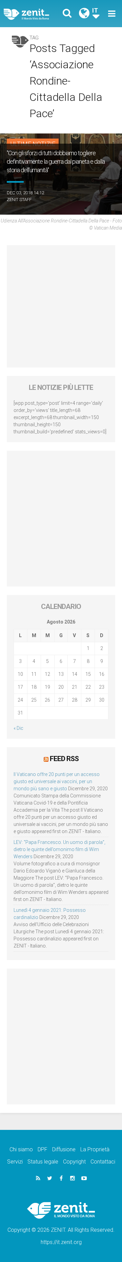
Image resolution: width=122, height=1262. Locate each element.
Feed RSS (64, 759)
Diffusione (64, 1149)
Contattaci (102, 1161)
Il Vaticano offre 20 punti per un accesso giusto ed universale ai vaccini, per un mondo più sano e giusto (57, 781)
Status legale (42, 1161)
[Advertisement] (61, 306)
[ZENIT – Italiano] (34, 13)
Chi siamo (21, 1149)
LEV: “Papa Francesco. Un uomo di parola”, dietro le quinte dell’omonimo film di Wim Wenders (59, 849)
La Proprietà (94, 1149)
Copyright (74, 1161)
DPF (42, 1149)
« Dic (18, 728)
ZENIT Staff (19, 199)
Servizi (15, 1161)
